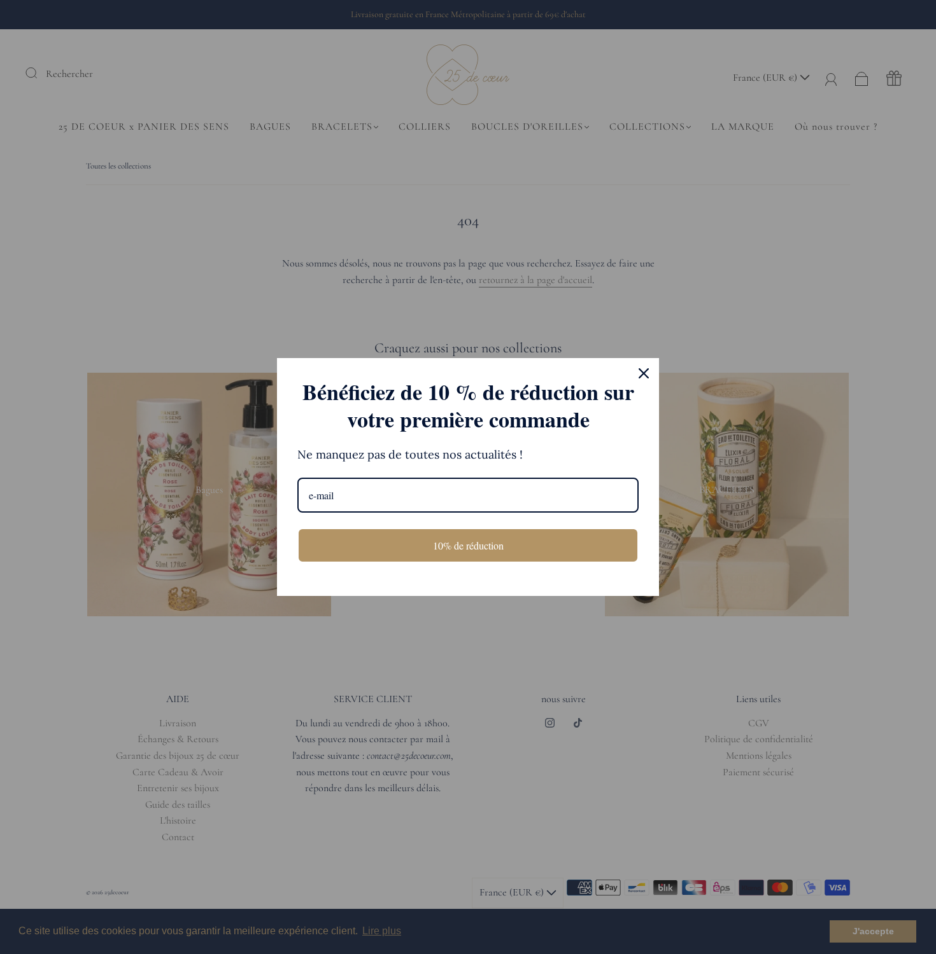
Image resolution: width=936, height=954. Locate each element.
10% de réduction (468, 545)
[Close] (643, 373)
